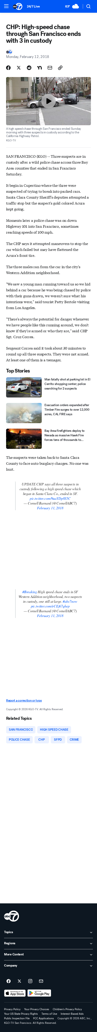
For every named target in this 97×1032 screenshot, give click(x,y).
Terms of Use (49, 1013)
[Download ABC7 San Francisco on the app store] (15, 993)
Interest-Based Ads (72, 1013)
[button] (6, 6)
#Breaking (29, 591)
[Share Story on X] (19, 68)
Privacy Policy (12, 1009)
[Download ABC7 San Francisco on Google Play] (39, 993)
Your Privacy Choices (36, 1009)
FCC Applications (43, 1018)
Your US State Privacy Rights (21, 1013)
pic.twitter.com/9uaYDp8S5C (50, 498)
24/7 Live (33, 6)
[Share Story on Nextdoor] (39, 68)
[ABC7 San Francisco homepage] (17, 6)
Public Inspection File (17, 1018)
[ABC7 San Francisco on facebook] (8, 981)
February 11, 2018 (50, 507)
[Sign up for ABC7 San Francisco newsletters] (41, 981)
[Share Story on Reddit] (29, 68)
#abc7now (70, 601)
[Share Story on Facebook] (8, 68)
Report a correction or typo (24, 700)
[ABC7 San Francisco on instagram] (30, 981)
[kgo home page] (11, 916)
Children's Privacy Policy (67, 1009)
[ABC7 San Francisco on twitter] (19, 981)
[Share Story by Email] (50, 68)
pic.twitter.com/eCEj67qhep (50, 606)
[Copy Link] (60, 68)
